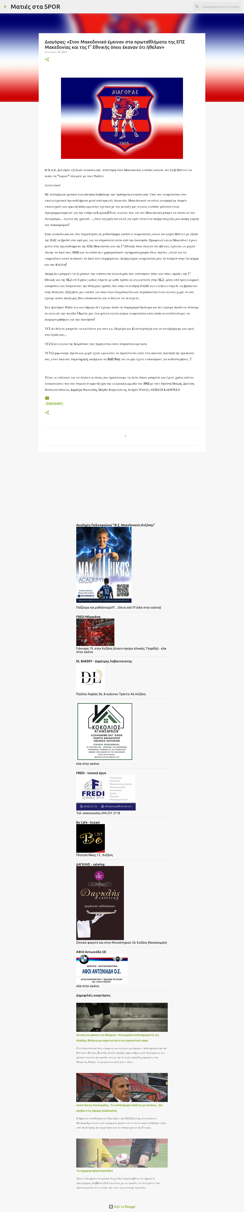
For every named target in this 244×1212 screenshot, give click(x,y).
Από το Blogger (124, 1206)
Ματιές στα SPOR (35, 6)
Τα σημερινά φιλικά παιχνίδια (94, 1170)
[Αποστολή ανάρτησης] (47, 399)
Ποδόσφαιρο (54, 403)
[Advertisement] (69, 484)
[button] (47, 59)
